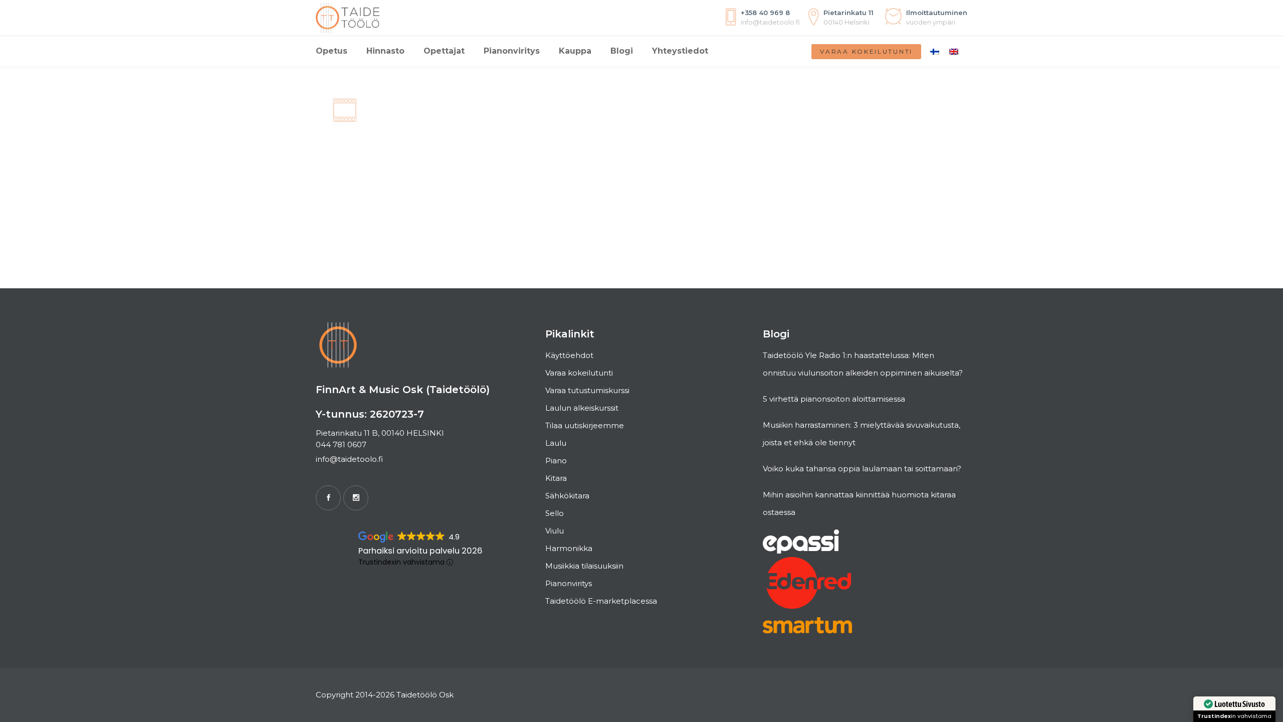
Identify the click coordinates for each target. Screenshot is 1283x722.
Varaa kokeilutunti (866, 51)
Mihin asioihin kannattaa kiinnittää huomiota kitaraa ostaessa (859, 503)
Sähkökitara (567, 495)
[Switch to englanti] (953, 51)
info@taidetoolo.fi (349, 459)
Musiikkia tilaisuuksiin (584, 566)
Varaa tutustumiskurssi (587, 390)
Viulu (554, 530)
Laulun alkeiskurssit (581, 408)
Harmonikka (568, 548)
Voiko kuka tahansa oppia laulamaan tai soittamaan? (862, 468)
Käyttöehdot (569, 355)
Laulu (555, 443)
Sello (554, 513)
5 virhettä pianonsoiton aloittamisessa (834, 399)
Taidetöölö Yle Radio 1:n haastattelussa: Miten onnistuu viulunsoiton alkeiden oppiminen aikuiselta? (863, 364)
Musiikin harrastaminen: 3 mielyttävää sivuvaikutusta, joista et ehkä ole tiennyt (861, 433)
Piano (556, 460)
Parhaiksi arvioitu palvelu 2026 (420, 551)
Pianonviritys (568, 583)
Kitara (556, 478)
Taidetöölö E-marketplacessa (601, 601)
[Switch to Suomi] (934, 51)
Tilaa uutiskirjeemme (584, 425)
